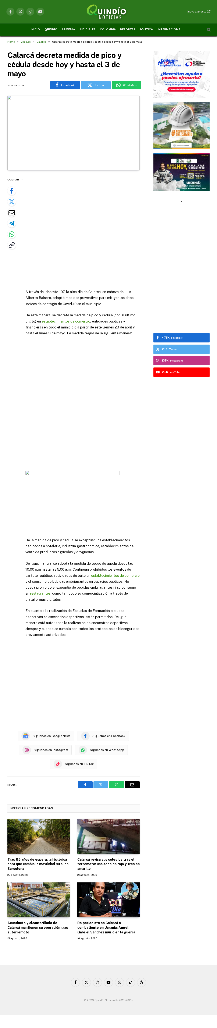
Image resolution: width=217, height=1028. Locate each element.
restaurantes (40, 593)
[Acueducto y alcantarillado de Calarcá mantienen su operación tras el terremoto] (38, 899)
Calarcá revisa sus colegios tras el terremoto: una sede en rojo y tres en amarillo (108, 864)
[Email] (11, 212)
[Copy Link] (11, 245)
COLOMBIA (108, 29)
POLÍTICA (146, 29)
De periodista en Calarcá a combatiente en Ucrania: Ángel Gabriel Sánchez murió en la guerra (106, 927)
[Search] (208, 30)
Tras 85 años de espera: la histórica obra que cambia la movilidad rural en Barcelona (37, 864)
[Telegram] (11, 223)
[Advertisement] (91, 230)
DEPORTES (127, 29)
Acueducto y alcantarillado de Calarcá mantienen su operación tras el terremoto (37, 927)
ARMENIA (68, 29)
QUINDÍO (51, 29)
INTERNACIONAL (169, 29)
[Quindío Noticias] (108, 11)
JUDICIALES (87, 29)
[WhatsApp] (11, 234)
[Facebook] (11, 191)
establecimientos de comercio (66, 321)
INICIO (35, 29)
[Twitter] (11, 201)
